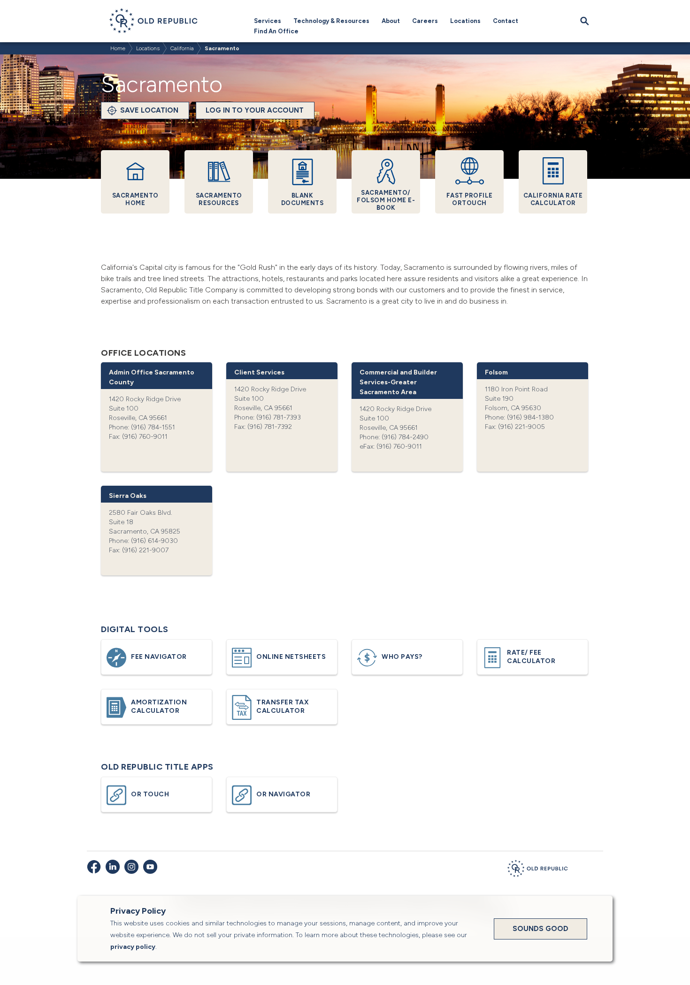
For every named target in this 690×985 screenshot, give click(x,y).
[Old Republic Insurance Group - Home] (537, 870)
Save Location (149, 110)
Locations (465, 20)
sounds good (540, 928)
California (182, 48)
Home (117, 48)
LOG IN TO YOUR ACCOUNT (255, 110)
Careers (425, 20)
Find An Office (276, 31)
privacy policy (132, 947)
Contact (505, 20)
